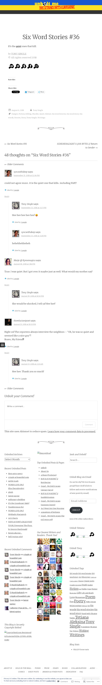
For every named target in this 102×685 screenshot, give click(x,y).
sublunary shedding (16, 499)
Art (80, 577)
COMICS (21, 672)
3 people (16, 190)
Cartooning (74, 581)
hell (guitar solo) (15, 537)
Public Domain (91, 602)
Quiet (41, 114)
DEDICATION (71, 672)
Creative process (75, 585)
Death (84, 585)
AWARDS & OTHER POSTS (52, 672)
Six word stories (59, 114)
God (80, 589)
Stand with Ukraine (89, 614)
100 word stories (84, 573)
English (90, 585)
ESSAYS (55, 668)
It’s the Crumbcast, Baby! (18, 503)
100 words (74, 573)
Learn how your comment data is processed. (72, 431)
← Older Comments (14, 164)
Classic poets (89, 581)
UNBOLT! (76, 510)
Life (79, 592)
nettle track (13, 481)
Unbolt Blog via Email (80, 477)
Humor (94, 589)
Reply (6, 196)
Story (23, 118)
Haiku (84, 589)
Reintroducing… (15, 533)
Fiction (22, 114)
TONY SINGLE (18, 53)
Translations (85, 627)
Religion (84, 606)
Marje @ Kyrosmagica (24, 260)
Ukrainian (93, 627)
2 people (24, 222)
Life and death (87, 593)
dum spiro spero (15, 473)
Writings (41, 118)
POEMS (38, 668)
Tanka (72, 618)
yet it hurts (13, 518)
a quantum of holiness (50, 512)
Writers (76, 631)
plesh (10, 492)
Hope (89, 589)
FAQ (81, 672)
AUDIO (92, 668)
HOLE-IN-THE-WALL (23, 668)
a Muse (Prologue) (49, 475)
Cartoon (93, 577)
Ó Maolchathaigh (17, 562)
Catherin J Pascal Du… (19, 608)
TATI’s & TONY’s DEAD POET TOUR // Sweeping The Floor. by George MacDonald (20, 525)
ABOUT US (8, 668)
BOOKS (65, 668)
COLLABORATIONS (78, 668)
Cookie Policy (51, 681)
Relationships (75, 606)
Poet (72, 602)
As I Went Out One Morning (52, 508)
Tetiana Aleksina (79, 619)
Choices (80, 581)
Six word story (73, 114)
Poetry (80, 601)
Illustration (73, 593)
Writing (84, 630)
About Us (45, 471)
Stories (17, 118)
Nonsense (80, 597)
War (71, 631)
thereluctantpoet (22, 320)
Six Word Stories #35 (15, 143)
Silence (48, 114)
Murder (35, 114)
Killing (28, 114)
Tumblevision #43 (16, 507)
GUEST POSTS (33, 672)
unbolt (44, 468)
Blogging (86, 577)
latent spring (14, 496)
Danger (15, 114)
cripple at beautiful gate (18, 477)
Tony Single (38, 110)
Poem (90, 597)
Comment (89, 424)
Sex (89, 606)
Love (72, 597)
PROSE (46, 668)
